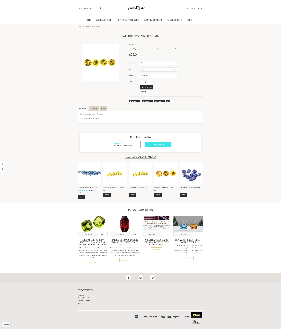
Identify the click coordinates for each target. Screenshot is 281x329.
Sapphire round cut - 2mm (138, 187)
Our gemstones (104, 20)
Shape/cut (132, 63)
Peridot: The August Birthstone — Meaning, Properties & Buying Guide (93, 242)
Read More (92, 263)
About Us (81, 295)
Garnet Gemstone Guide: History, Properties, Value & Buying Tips (125, 242)
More (189, 20)
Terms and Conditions (84, 301)
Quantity (131, 81)
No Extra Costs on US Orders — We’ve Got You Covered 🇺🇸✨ (156, 242)
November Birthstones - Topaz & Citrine (188, 241)
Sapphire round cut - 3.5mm (190, 187)
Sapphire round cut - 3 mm (163, 187)
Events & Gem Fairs (153, 20)
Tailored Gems (174, 20)
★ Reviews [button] (2, 166)
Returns (80, 304)
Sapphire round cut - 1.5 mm (88, 187)
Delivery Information (84, 298)
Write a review (158, 144)
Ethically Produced (128, 20)
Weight (131, 76)
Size (130, 69)
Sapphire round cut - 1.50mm (113, 187)
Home (88, 20)
